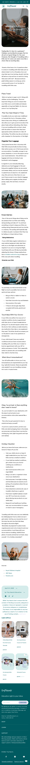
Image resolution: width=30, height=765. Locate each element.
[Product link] (8, 666)
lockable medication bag (12, 254)
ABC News (9, 573)
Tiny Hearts (9, 751)
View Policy (14, 712)
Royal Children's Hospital (13, 570)
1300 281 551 (9, 718)
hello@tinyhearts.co (12, 716)
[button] (3, 6)
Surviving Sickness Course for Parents (21, 641)
